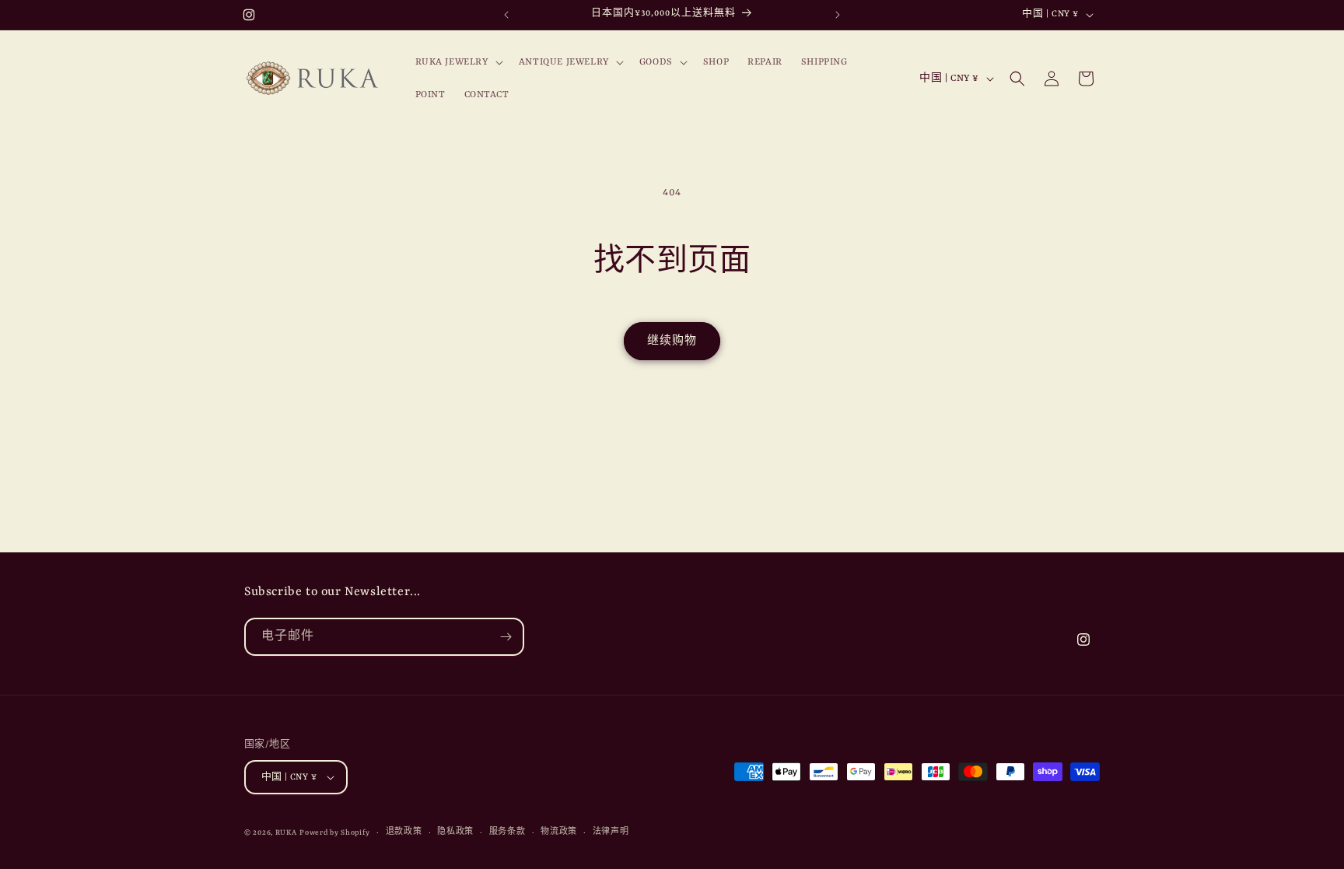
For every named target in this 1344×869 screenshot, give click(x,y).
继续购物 (672, 341)
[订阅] (505, 637)
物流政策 (559, 832)
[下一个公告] (838, 15)
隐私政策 (455, 832)
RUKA (286, 833)
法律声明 (611, 832)
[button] (457, 62)
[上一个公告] (506, 15)
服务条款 (507, 832)
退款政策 (404, 832)
